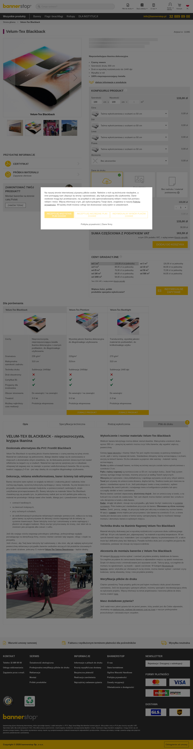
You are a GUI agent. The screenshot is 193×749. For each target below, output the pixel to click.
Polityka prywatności (90, 224)
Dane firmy (107, 224)
